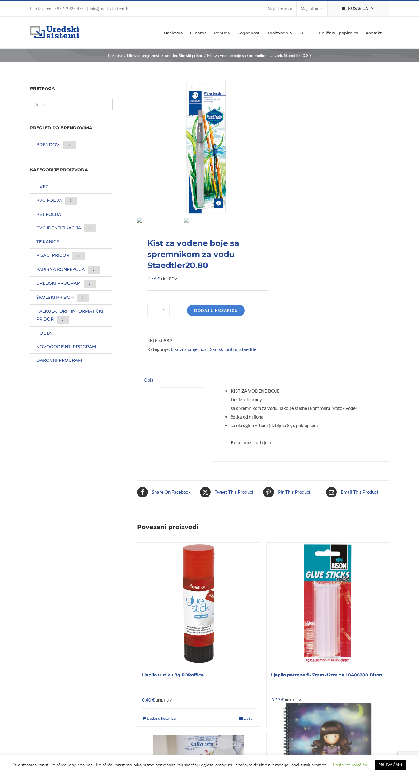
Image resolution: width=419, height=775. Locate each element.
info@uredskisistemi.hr (110, 8)
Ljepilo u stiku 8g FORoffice (173, 675)
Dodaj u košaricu (216, 310)
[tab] (148, 380)
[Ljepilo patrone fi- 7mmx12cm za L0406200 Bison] (328, 604)
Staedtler (248, 349)
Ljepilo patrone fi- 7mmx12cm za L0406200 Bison (326, 675)
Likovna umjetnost (189, 349)
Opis (148, 380)
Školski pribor (223, 349)
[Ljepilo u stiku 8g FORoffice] (198, 604)
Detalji (249, 718)
